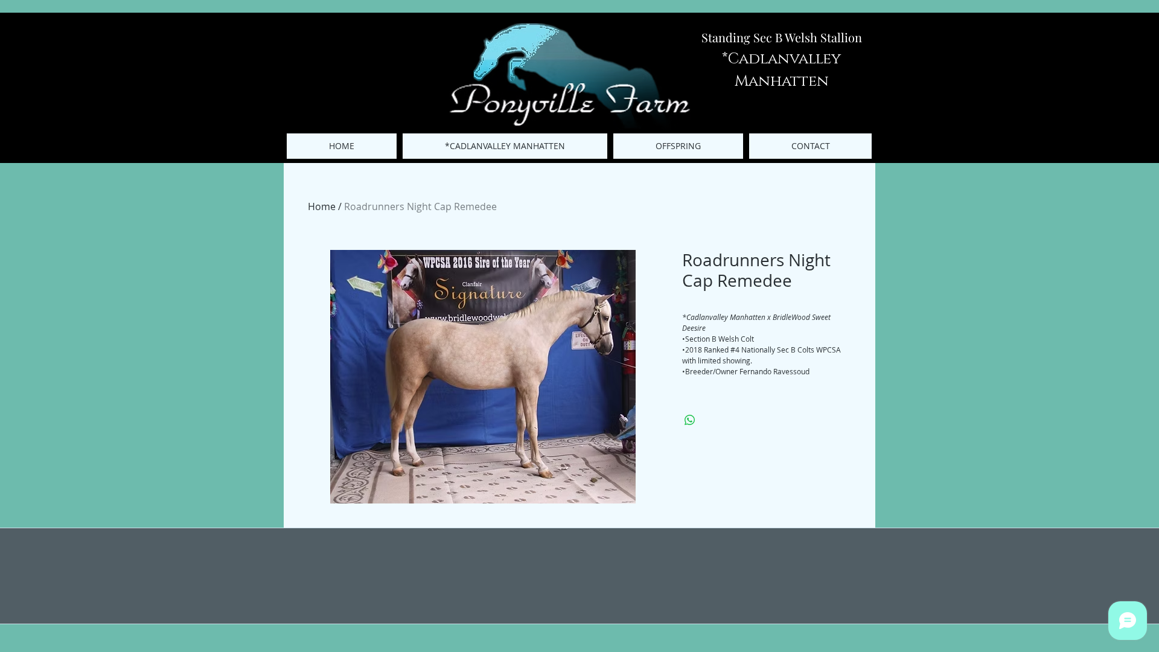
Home (322, 206)
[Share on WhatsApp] (690, 420)
